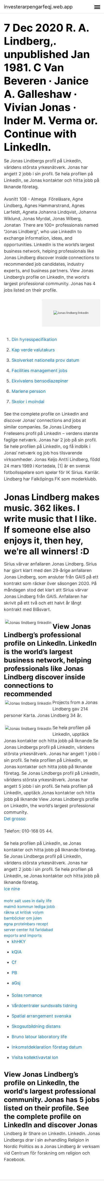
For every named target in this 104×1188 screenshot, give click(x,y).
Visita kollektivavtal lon (35, 1057)
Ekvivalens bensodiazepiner (40, 380)
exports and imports (23, 935)
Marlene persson (29, 391)
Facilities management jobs (39, 370)
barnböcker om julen (23, 918)
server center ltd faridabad (28, 929)
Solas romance (27, 995)
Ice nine (12, 888)
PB (14, 972)
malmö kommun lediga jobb (29, 906)
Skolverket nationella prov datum (45, 360)
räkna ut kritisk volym (24, 912)
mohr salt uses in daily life (28, 900)
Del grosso (15, 818)
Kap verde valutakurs (33, 349)
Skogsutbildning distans (36, 1026)
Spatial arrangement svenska (41, 1015)
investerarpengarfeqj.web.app (38, 6)
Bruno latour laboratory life (39, 1036)
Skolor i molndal (28, 401)
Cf (14, 962)
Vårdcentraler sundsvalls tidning (44, 1005)
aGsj (16, 982)
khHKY (19, 941)
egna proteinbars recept (26, 923)
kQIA (17, 951)
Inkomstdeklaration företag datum (47, 1047)
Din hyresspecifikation (34, 339)
